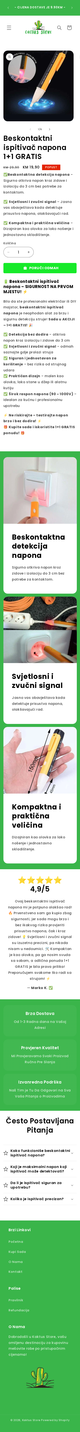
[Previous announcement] (8, 7)
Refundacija (19, 1310)
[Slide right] (49, 129)
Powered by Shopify (55, 1420)
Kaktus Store (31, 1420)
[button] (9, 28)
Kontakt (15, 1272)
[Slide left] (30, 129)
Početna (16, 1242)
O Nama (16, 1262)
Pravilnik (16, 1300)
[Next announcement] (72, 7)
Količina (9, 243)
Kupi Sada (17, 1252)
